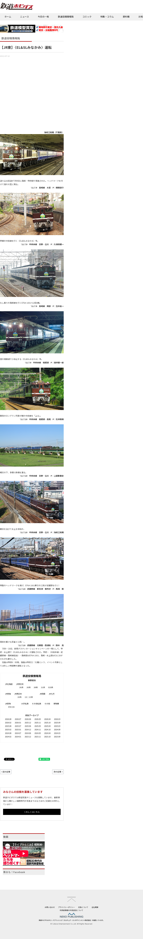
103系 (19, 697)
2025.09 (57, 722)
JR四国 (42, 693)
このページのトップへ (71, 899)
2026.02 (8, 722)
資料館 (126, 16)
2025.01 (18, 729)
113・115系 (29, 697)
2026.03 (57, 719)
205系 (29, 687)
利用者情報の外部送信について (71, 910)
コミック (87, 16)
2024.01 (18, 736)
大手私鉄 (24, 703)
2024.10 (47, 729)
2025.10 (47, 722)
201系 (21, 687)
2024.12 (28, 729)
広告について (83, 907)
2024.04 (47, 733)
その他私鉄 (36, 703)
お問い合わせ (50, 907)
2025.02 (8, 729)
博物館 (56, 703)
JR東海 (8, 693)
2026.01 (18, 722)
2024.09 (57, 729)
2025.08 (8, 726)
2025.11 (37, 722)
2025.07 (18, 726)
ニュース (24, 16)
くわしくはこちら (32, 811)
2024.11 (37, 729)
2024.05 (37, 733)
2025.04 (47, 726)
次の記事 (57, 771)
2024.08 (8, 733)
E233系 (50, 687)
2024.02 (8, 736)
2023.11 (37, 736)
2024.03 (57, 733)
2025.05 (37, 726)
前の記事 (6, 771)
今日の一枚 (43, 16)
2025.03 (57, 726)
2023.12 (28, 736)
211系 (43, 687)
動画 (5, 836)
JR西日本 (18, 693)
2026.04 (47, 719)
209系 (36, 687)
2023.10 (47, 736)
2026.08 (8, 719)
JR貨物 (8, 703)
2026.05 (37, 719)
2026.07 (18, 719)
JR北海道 (9, 684)
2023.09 (57, 736)
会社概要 (95, 907)
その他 (47, 703)
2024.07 (18, 733)
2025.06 (28, 726)
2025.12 (28, 722)
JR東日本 (20, 684)
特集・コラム (107, 16)
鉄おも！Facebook (14, 872)
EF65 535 (11, 707)
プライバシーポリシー (66, 907)
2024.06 (28, 733)
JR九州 (51, 693)
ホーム (7, 16)
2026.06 (28, 719)
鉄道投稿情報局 (66, 16)
